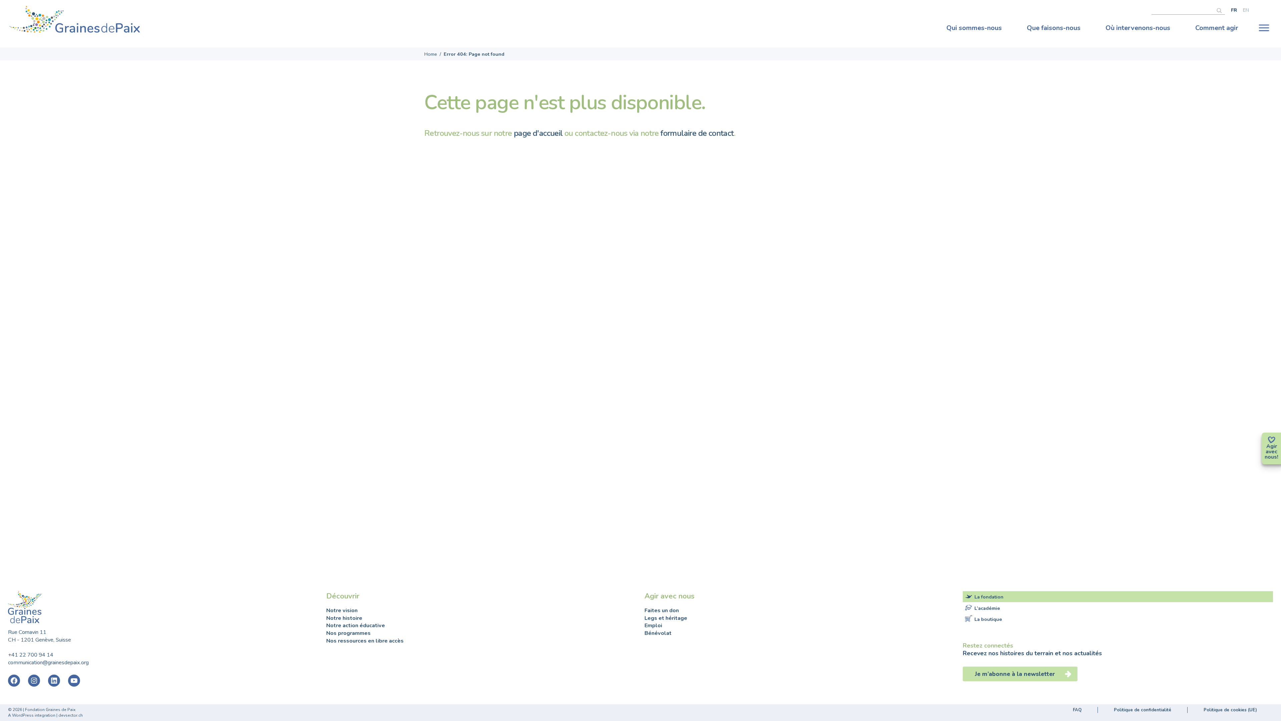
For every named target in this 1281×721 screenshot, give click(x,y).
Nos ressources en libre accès (365, 641)
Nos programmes (348, 633)
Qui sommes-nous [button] (974, 27)
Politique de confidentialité (1142, 710)
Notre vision (342, 610)
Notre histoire (344, 618)
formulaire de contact (697, 133)
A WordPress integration (31, 715)
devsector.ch (70, 715)
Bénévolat (658, 633)
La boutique (988, 619)
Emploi (653, 625)
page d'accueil (538, 133)
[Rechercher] (1221, 10)
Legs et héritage (666, 618)
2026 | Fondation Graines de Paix (44, 709)
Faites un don (662, 610)
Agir (1271, 446)
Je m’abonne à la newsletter (1016, 674)
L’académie (987, 608)
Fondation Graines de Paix (74, 21)
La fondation (988, 596)
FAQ (1077, 710)
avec (1271, 451)
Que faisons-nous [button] (1054, 27)
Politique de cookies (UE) (1230, 710)
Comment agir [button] (1216, 27)
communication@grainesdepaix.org (48, 662)
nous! (1271, 457)
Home (430, 54)
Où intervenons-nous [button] (1138, 27)
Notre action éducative (355, 625)
